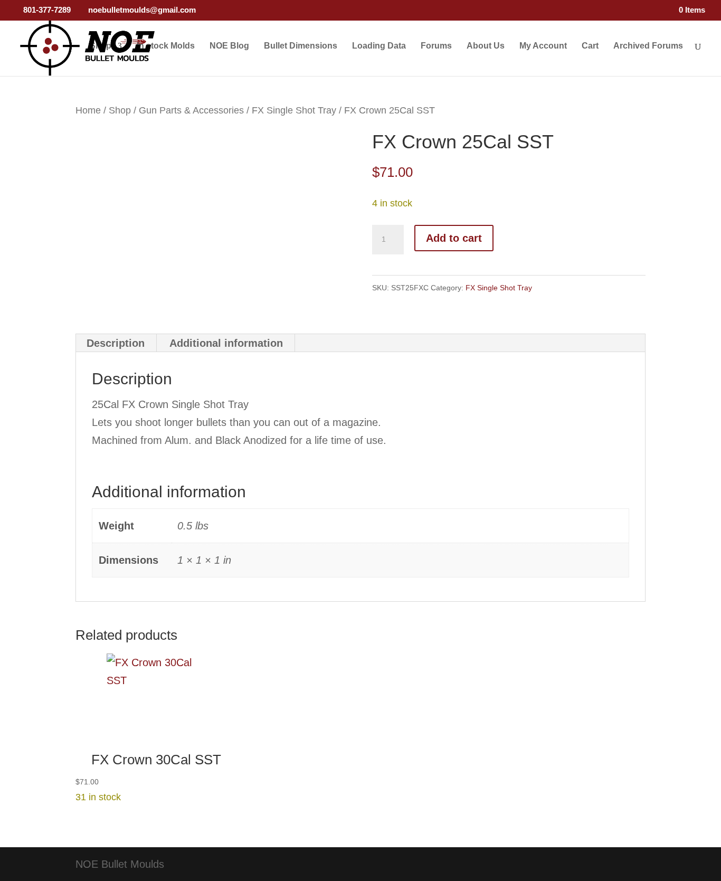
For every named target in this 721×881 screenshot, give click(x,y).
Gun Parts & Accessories (191, 110)
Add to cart (454, 238)
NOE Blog (229, 46)
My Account (543, 46)
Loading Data (379, 46)
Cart (590, 46)
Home (88, 110)
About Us (486, 46)
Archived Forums (648, 46)
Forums (436, 46)
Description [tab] (116, 343)
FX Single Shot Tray (294, 110)
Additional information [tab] (226, 343)
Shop (100, 46)
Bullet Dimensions (300, 46)
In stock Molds (166, 46)
